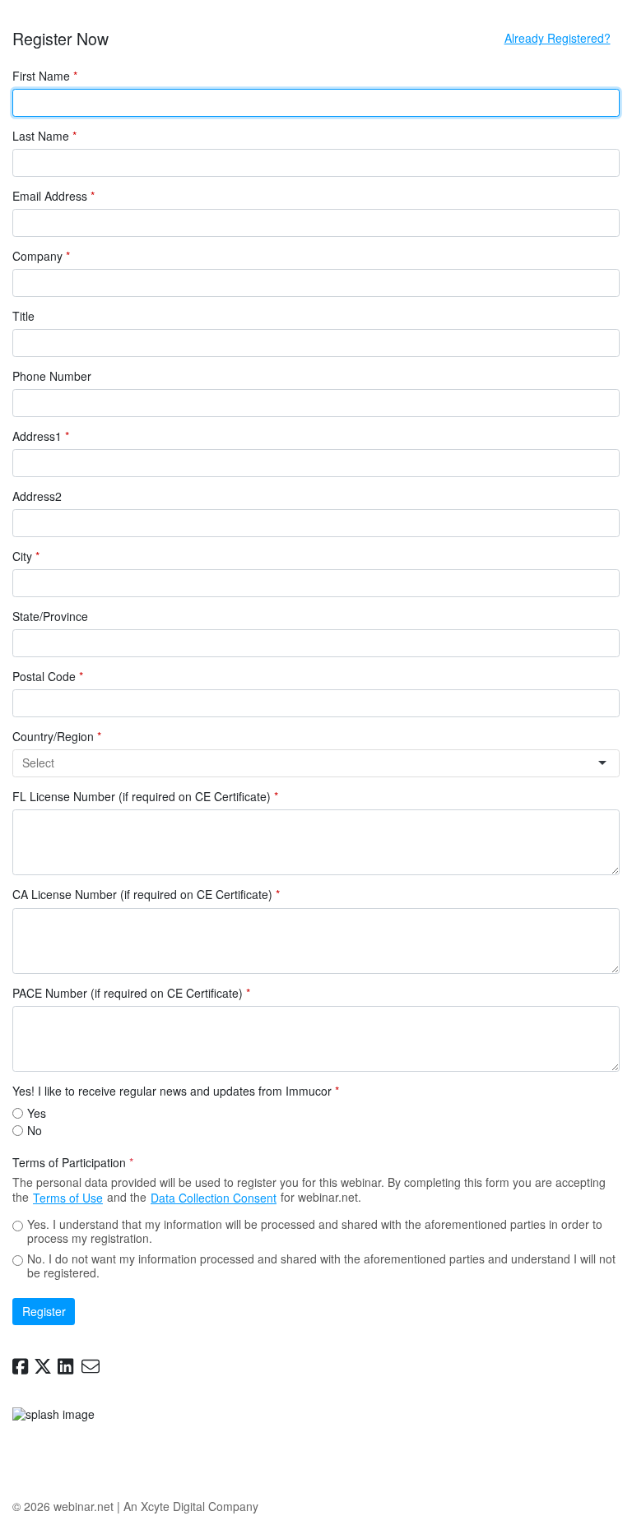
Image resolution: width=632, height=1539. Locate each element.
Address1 (40, 436)
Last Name (44, 136)
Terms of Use (68, 1197)
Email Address (53, 196)
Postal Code (47, 677)
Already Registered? (557, 38)
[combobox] (309, 763)
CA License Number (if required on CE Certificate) (146, 895)
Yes (36, 1113)
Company (41, 256)
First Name (44, 76)
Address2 (37, 496)
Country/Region (56, 737)
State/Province (50, 617)
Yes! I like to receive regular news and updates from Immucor (175, 1091)
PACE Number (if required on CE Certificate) (131, 993)
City (26, 556)
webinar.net (83, 1506)
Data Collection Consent (213, 1197)
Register (44, 1311)
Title (23, 316)
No (34, 1130)
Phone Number (51, 376)
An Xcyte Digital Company (190, 1506)
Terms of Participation (72, 1163)
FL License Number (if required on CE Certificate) (145, 797)
